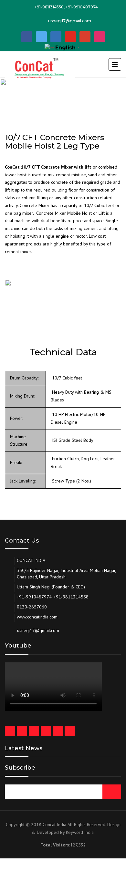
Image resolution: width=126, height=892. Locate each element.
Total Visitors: (55, 845)
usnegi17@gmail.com (69, 20)
